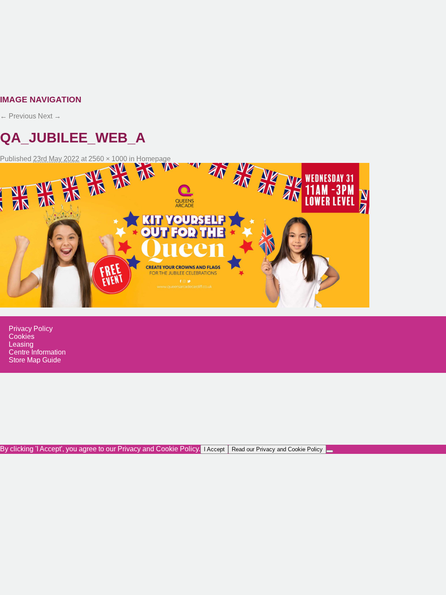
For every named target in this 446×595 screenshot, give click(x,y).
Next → (49, 116)
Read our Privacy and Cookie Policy (277, 449)
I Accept (214, 449)
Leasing (21, 344)
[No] (329, 451)
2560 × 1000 (107, 158)
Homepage (153, 158)
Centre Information (37, 352)
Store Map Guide (35, 360)
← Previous (18, 116)
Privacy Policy (31, 328)
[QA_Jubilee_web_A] (223, 235)
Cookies (21, 336)
